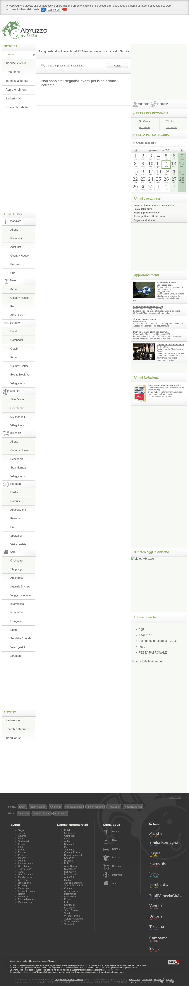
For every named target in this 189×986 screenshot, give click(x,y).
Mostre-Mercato (26, 899)
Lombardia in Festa (165, 886)
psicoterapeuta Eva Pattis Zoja (148, 306)
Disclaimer (147, 979)
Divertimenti (17, 416)
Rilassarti (117, 866)
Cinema (22, 835)
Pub (12, 272)
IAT (66, 846)
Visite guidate (18, 544)
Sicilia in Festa (165, 949)
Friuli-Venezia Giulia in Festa (165, 897)
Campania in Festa (165, 939)
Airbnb (14, 229)
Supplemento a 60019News (69, 979)
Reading (22, 885)
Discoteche (17, 408)
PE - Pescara (144, 128)
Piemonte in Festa (165, 865)
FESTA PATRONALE (153, 652)
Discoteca (23, 866)
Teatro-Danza (25, 869)
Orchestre (16, 560)
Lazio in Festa (165, 876)
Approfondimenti (16, 89)
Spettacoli (16, 535)
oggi (142, 629)
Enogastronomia (26, 891)
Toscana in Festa (165, 928)
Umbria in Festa (165, 918)
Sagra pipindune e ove (146, 212)
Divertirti (116, 857)
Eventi (10, 54)
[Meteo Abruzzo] (142, 558)
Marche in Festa (165, 834)
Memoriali (23, 896)
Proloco (15, 518)
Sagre (21, 830)
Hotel (13, 331)
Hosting (133, 982)
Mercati (22, 860)
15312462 (145, 634)
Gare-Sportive (25, 874)
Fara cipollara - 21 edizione (149, 216)
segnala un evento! (111, 970)
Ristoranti (16, 238)
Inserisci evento (16, 63)
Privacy (169, 979)
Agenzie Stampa (20, 586)
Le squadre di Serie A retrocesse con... (167, 284)
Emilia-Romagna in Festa (165, 844)
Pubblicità (159, 979)
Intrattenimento (26, 863)
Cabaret (22, 844)
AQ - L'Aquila (144, 121)
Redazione (13, 720)
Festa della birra (143, 209)
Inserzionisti (13, 738)
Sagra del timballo (144, 220)
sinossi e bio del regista (144, 319)
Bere (114, 840)
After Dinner (17, 315)
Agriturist (15, 246)
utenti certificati (27, 972)
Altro (114, 883)
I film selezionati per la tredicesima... (151, 332)
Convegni (23, 880)
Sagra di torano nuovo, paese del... (154, 205)
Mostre (21, 852)
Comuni (15, 501)
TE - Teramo (171, 128)
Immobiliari (16, 612)
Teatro (21, 833)
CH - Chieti (170, 121)
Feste (21, 838)
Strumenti (16, 655)
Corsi (21, 871)
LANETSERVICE (166, 982)
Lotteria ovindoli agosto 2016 (158, 640)
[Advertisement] (159, 67)
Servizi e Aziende (20, 638)
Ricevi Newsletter (17, 107)
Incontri (22, 858)
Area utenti (13, 71)
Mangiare (117, 831)
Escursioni (23, 888)
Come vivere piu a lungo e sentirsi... (165, 385)
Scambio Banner (17, 729)
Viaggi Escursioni (20, 595)
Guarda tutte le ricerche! (147, 661)
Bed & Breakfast (20, 374)
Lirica (21, 849)
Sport (13, 629)
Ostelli (14, 348)
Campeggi (16, 339)
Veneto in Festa (165, 907)
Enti (12, 527)
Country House (19, 255)
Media (14, 492)
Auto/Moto (16, 577)
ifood (142, 646)
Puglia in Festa (165, 855)
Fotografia (16, 621)
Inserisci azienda (17, 80)
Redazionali (13, 98)
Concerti (22, 855)
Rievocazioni (25, 902)
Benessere (16, 458)
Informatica (17, 603)
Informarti (117, 874)
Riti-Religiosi (24, 882)
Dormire (116, 849)
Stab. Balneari (18, 467)
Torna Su (175, 797)
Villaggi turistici (19, 383)
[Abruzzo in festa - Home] (26, 30)
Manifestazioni (26, 877)
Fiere (20, 846)
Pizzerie (15, 264)
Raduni (21, 893)
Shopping (16, 569)
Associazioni (18, 509)
